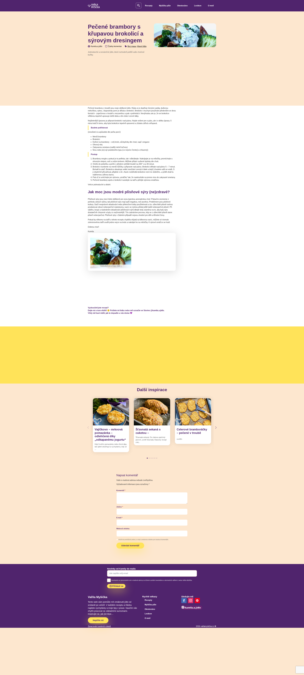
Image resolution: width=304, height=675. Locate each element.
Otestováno (182, 6)
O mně (211, 6)
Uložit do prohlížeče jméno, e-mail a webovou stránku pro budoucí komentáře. (143, 539)
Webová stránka (122, 528)
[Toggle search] (138, 5)
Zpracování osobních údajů (99, 626)
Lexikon (197, 6)
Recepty (148, 6)
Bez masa (132, 46)
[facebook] (184, 600)
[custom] (197, 600)
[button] (216, 427)
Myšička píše (165, 6)
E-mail (119, 517)
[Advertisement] (119, 76)
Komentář (120, 490)
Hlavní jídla (141, 46)
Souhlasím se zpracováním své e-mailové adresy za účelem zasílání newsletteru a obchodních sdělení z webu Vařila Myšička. (151, 580)
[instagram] (190, 600)
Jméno (119, 507)
